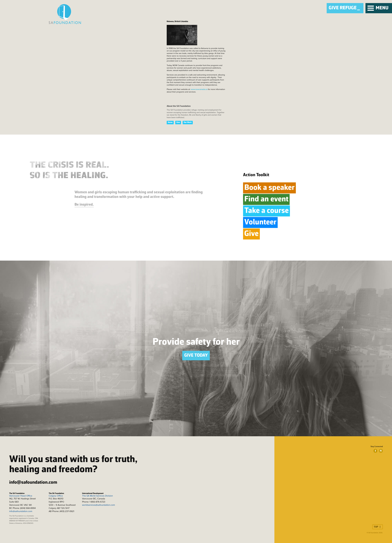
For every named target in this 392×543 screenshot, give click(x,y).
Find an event (266, 199)
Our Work (188, 122)
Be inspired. (84, 205)
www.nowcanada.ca (199, 89)
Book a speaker (269, 188)
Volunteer (260, 222)
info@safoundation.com (33, 482)
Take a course (266, 211)
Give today (196, 355)
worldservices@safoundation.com (98, 505)
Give (178, 122)
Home (170, 122)
